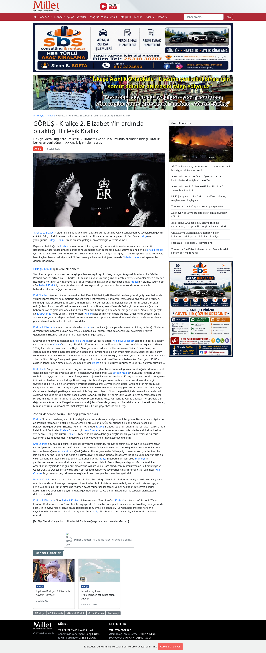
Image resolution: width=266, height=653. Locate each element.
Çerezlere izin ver (170, 646)
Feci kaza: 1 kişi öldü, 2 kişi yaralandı (192, 242)
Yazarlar (81, 17)
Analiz (113, 17)
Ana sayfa (38, 115)
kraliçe (143, 236)
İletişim (138, 17)
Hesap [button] (161, 17)
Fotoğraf (94, 17)
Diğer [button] (148, 17)
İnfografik (125, 17)
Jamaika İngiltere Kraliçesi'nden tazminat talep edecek (98, 594)
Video (104, 17)
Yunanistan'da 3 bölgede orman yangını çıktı (197, 206)
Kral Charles (40, 295)
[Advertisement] (201, 385)
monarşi (87, 327)
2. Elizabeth (49, 232)
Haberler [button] (43, 17)
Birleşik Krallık (56, 240)
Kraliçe (38, 232)
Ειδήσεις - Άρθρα (64, 17)
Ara (229, 17)
